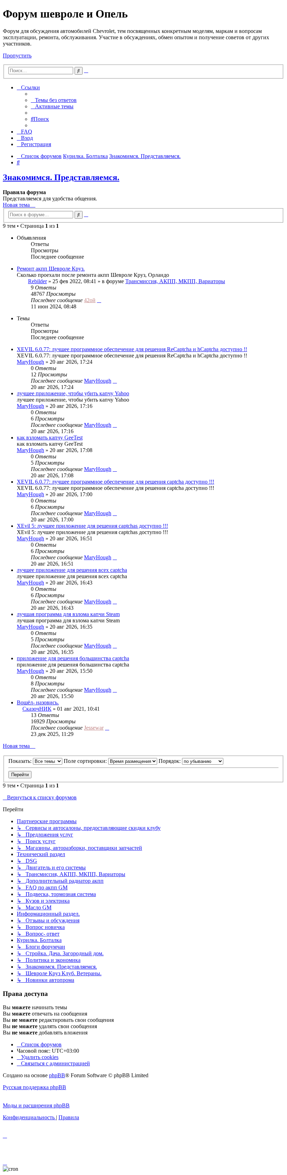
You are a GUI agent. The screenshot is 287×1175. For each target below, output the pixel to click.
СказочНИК (36, 709)
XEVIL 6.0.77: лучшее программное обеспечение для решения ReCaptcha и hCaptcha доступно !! (132, 349)
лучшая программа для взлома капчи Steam (68, 614)
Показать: (20, 761)
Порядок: (170, 761)
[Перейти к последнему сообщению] (99, 300)
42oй (90, 300)
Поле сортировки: (86, 761)
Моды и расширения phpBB (36, 1105)
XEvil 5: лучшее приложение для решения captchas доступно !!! (92, 526)
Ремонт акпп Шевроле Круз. (51, 269)
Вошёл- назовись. (38, 702)
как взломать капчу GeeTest (50, 437)
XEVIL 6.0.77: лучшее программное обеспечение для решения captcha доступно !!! (115, 482)
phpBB (57, 1075)
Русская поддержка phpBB (34, 1087)
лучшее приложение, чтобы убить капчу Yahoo (73, 393)
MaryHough (30, 362)
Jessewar (94, 728)
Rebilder (37, 281)
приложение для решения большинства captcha (73, 658)
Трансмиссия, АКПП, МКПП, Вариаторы (175, 281)
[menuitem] (54, 100)
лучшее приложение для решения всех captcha (72, 570)
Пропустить (17, 56)
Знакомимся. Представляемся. (61, 177)
